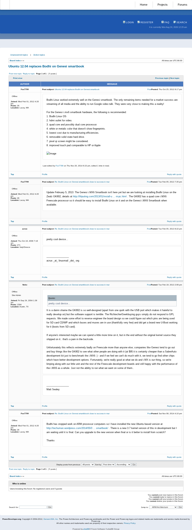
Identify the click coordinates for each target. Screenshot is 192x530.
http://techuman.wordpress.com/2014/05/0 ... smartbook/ (77, 428)
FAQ (166, 22)
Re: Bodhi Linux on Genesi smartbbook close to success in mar (82, 182)
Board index (15, 61)
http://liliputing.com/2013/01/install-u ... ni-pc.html (100, 196)
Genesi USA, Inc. (51, 519)
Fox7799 (59, 166)
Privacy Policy (130, 523)
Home (143, 4)
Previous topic (162, 78)
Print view (17, 78)
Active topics (39, 55)
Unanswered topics (19, 55)
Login (129, 22)
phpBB (86, 529)
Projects (163, 4)
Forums (182, 4)
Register (146, 22)
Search (181, 22)
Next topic (174, 78)
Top (12, 174)
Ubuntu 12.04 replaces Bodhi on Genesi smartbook (46, 66)
